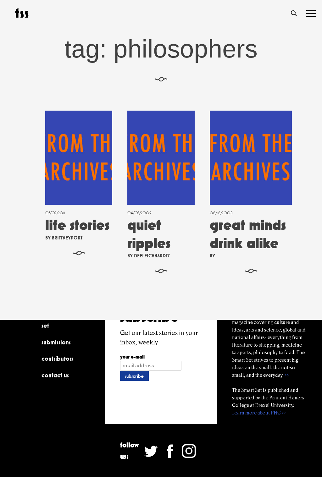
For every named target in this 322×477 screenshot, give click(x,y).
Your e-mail (132, 357)
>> (287, 375)
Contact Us (55, 375)
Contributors (57, 358)
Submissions (56, 342)
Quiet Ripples (148, 234)
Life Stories (77, 225)
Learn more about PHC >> (259, 413)
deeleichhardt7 (152, 256)
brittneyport (67, 238)
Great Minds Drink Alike (248, 234)
